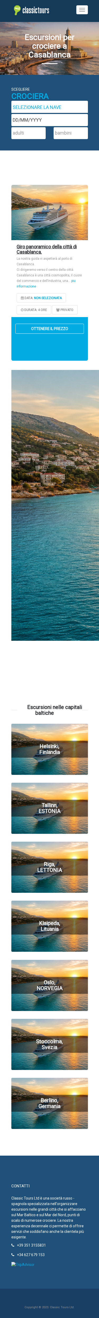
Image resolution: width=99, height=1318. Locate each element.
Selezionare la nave (37, 107)
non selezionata (48, 298)
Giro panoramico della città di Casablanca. (47, 249)
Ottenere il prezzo (49, 329)
